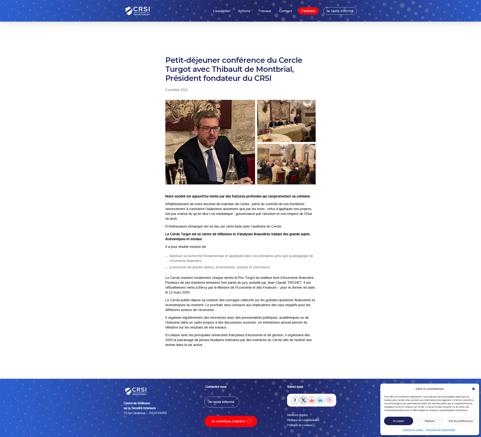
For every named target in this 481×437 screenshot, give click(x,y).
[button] (473, 389)
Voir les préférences (460, 421)
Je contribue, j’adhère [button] (228, 421)
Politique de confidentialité (303, 420)
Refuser (430, 421)
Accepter (398, 421)
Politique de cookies (413, 430)
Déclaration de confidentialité (440, 430)
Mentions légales (297, 415)
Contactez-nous (216, 386)
